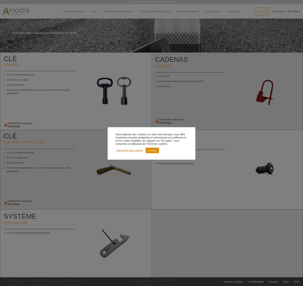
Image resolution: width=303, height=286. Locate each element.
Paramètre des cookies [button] (129, 150)
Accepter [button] (152, 150)
